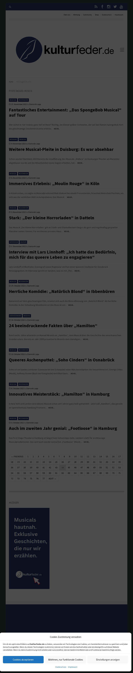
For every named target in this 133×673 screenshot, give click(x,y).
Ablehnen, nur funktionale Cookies (65, 659)
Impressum (72, 667)
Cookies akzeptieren (23, 659)
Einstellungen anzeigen (108, 659)
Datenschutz (60, 667)
